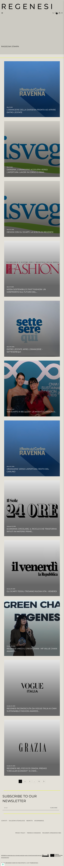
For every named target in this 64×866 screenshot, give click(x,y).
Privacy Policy (20, 833)
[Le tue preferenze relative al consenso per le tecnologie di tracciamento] (2, 864)
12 (39, 781)
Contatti (4, 820)
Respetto (29, 820)
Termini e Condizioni (34, 833)
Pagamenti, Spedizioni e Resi (51, 833)
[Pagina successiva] (43, 781)
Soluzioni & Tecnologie (17, 820)
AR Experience (39, 820)
